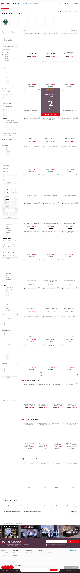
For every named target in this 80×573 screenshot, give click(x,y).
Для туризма (8, 359)
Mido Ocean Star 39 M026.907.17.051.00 (58, 405)
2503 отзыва (18, 565)
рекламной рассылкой (56, 545)
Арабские (8, 304)
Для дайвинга (8, 351)
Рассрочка (3, 555)
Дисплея (7, 295)
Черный (7, 263)
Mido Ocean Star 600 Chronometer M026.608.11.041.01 (29, 444)
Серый (7, 275)
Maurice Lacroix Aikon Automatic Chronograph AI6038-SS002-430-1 (43, 444)
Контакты (15, 553)
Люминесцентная (9, 287)
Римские (7, 308)
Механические (15, 15)
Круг (6, 147)
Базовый (4, 46)
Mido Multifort (14, 22)
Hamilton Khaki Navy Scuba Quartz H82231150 (29, 483)
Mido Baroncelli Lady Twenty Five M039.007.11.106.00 (44, 405)
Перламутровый (9, 273)
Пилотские (8, 323)
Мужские (3, 15)
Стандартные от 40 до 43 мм (12, 122)
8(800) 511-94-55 (16, 3)
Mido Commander (23, 22)
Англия (7, 80)
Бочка (7, 149)
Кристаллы (8, 337)
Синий (7, 265)
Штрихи (7, 302)
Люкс (12, 46)
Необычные (8, 159)
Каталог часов (5, 6)
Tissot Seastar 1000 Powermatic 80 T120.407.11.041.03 (43, 483)
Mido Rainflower (50, 22)
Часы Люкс (13, 6)
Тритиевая (8, 297)
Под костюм (8, 316)
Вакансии (15, 555)
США (7, 76)
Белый (7, 267)
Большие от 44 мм (9, 124)
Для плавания (9, 349)
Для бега (7, 355)
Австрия (7, 82)
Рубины (7, 333)
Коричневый (8, 279)
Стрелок (7, 291)
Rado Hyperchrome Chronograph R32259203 (58, 483)
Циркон (7, 341)
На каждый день (9, 318)
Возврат (2, 553)
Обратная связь (41, 555)
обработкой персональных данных (58, 544)
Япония (7, 74)
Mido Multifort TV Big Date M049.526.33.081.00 (29, 405)
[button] (3, 505)
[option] (30, 532)
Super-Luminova (9, 289)
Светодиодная (9, 293)
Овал (7, 155)
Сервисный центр (4, 557)
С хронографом (41, 15)
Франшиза (15, 558)
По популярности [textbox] (73, 30)
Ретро (7, 327)
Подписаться (73, 541)
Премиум (8, 46)
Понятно (54, 569)
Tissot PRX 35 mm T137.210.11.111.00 (57, 444)
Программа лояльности (30, 552)
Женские (8, 15)
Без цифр (8, 310)
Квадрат (7, 153)
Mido (24, 30)
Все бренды (73, 511)
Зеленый (7, 271)
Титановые (48, 15)
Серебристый (8, 269)
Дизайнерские (9, 322)
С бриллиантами (23, 15)
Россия (7, 78)
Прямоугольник (9, 151)
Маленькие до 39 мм (10, 120)
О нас (14, 552)
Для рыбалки (8, 353)
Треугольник (8, 157)
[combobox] (74, 30)
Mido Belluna (41, 22)
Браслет (4, 391)
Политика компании (17, 557)
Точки (7, 306)
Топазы (7, 335)
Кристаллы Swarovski (10, 339)
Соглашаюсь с (56, 544)
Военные (7, 325)
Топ (16, 46)
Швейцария (8, 72)
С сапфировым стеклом (32, 15)
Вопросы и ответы (4, 552)
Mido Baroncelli (32, 22)
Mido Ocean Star (5, 22)
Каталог (2, 10)
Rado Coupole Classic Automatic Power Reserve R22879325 (72, 483)
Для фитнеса (8, 357)
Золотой (7, 277)
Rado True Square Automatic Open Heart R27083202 (72, 444)
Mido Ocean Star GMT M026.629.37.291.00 (72, 405)
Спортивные (8, 320)
